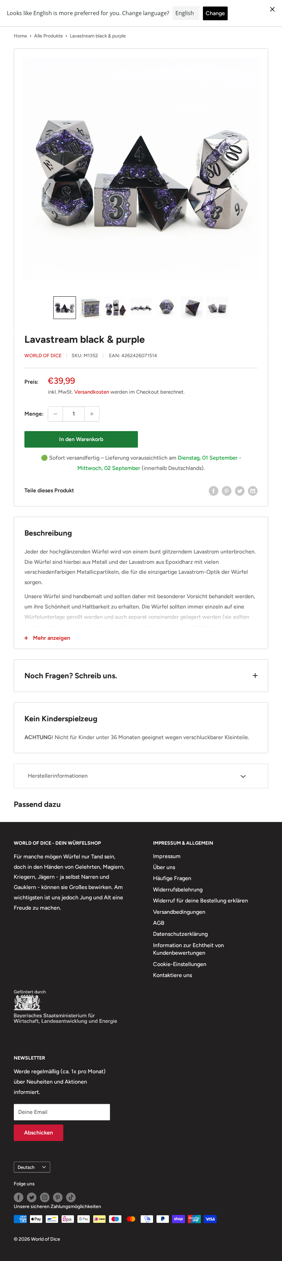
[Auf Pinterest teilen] (226, 490)
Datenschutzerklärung (180, 934)
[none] (64, 307)
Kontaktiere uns (172, 975)
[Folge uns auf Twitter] (31, 1197)
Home (20, 36)
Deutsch (26, 1167)
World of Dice (43, 356)
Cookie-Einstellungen (179, 964)
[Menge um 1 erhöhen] (92, 414)
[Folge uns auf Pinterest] (58, 1197)
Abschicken (38, 1132)
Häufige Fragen (172, 878)
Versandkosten (91, 392)
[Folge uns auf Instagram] (45, 1197)
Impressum (167, 856)
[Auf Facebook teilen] (213, 490)
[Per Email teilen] (253, 490)
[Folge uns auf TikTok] (71, 1197)
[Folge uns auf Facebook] (18, 1197)
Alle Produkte (48, 36)
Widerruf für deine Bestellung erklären (200, 900)
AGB (158, 923)
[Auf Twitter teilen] (240, 490)
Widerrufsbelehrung (178, 889)
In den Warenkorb (81, 439)
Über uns (164, 867)
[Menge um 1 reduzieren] (55, 414)
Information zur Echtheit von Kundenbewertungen (188, 949)
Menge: (34, 413)
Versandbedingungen (179, 912)
